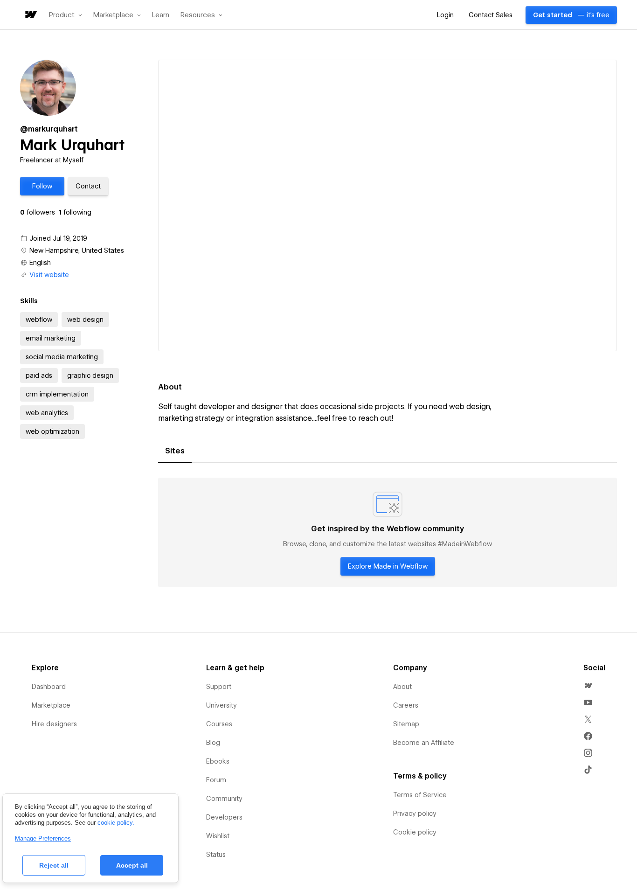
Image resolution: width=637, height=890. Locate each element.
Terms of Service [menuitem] (420, 795)
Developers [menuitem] (224, 817)
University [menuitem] (221, 705)
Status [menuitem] (216, 854)
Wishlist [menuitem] (217, 836)
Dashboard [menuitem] (49, 686)
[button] (65, 15)
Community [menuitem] (224, 798)
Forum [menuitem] (216, 780)
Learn (160, 15)
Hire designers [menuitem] (54, 724)
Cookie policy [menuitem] (414, 832)
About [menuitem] (402, 686)
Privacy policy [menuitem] (414, 813)
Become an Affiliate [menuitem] (423, 742)
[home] (30, 15)
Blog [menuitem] (213, 742)
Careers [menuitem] (405, 705)
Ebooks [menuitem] (217, 761)
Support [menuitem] (218, 686)
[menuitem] (588, 685)
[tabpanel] (387, 533)
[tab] (175, 451)
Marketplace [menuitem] (51, 705)
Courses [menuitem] (219, 724)
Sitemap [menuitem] (406, 724)
